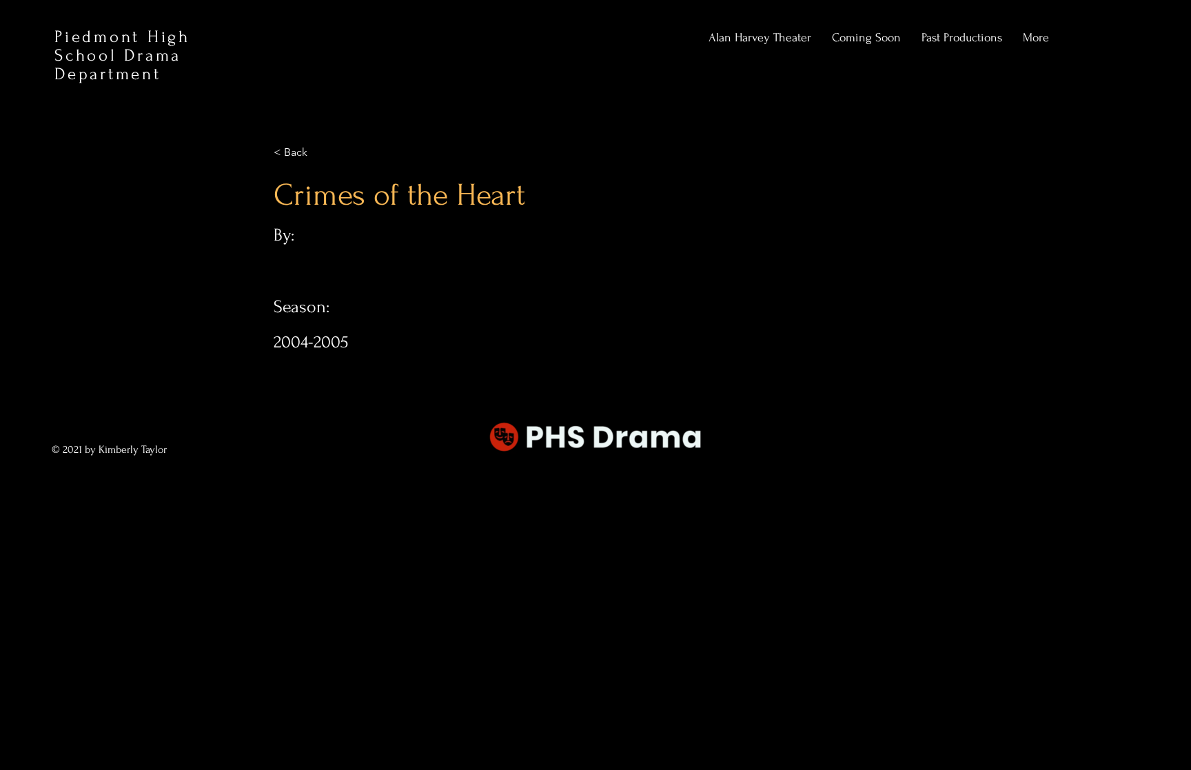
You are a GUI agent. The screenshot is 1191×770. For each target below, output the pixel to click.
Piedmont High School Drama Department (122, 55)
